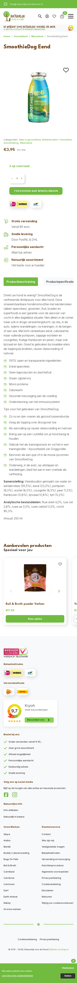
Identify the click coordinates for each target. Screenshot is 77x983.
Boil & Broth (10, 865)
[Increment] (22, 178)
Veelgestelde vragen (53, 846)
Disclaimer (47, 890)
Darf (6, 890)
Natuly (7, 902)
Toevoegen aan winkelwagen (36, 190)
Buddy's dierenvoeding (16, 852)
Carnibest (9, 871)
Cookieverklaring (51, 884)
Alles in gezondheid (30, 139)
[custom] (6, 794)
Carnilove (9, 877)
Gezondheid (21, 36)
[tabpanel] (38, 407)
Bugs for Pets (11, 859)
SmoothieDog (11, 142)
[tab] (21, 281)
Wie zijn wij (48, 840)
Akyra (7, 834)
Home (7, 36)
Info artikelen (11, 810)
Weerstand (37, 36)
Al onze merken (12, 909)
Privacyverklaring (51, 877)
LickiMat (38, 434)
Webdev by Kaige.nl (59, 949)
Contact (46, 834)
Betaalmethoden (51, 852)
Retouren (47, 896)
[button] (66, 70)
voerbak (57, 469)
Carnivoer (9, 884)
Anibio (7, 840)
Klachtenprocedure (53, 865)
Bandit (7, 846)
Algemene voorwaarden (55, 871)
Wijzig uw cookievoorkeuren (57, 902)
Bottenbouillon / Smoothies (57, 139)
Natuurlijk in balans (14, 816)
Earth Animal (10, 896)
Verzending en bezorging (56, 859)
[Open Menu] (70, 16)
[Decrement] (12, 178)
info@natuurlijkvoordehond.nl (26, 4)
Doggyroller (58, 449)
